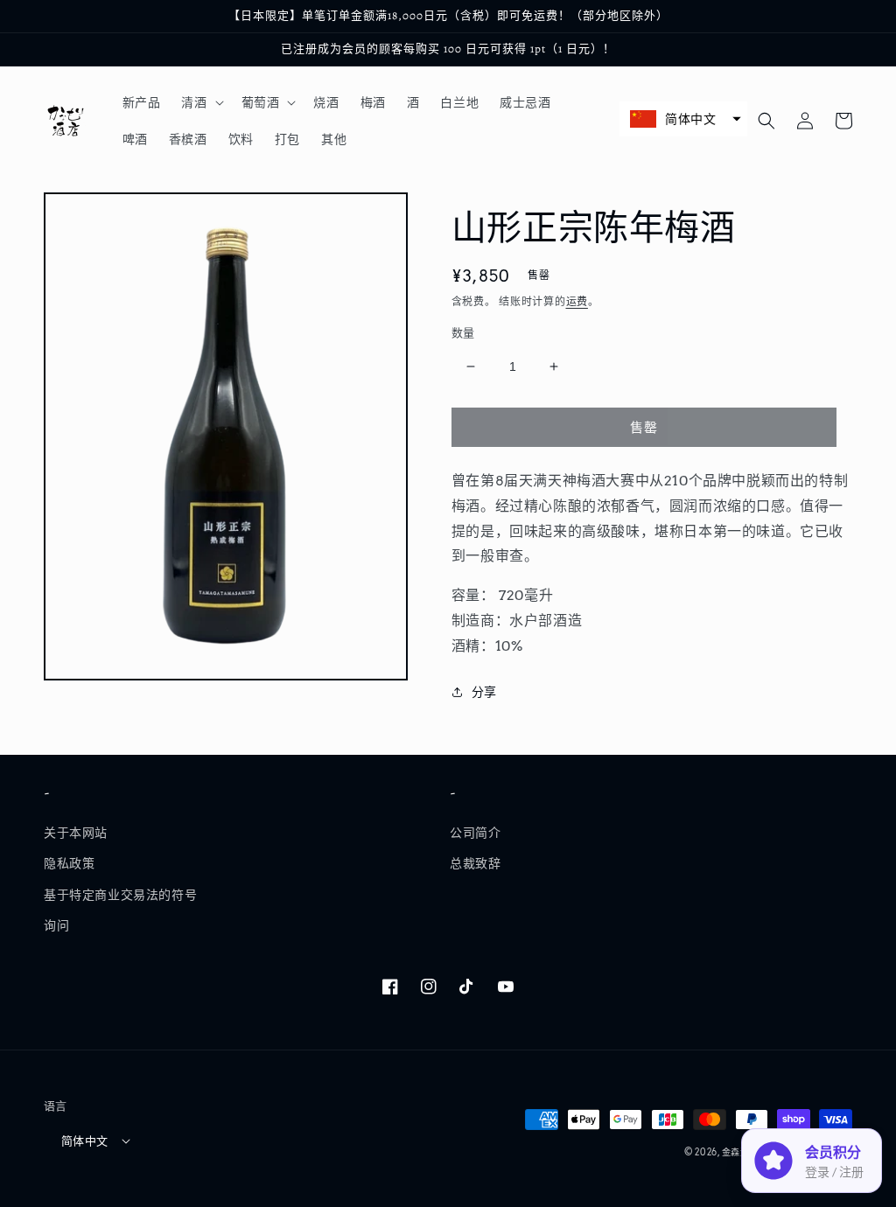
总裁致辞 (475, 863)
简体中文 (84, 1141)
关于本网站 (76, 833)
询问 (56, 925)
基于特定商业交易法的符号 (120, 895)
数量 (463, 332)
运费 (577, 301)
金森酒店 (741, 1152)
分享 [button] (484, 692)
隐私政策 (69, 863)
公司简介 (475, 833)
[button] (200, 102)
